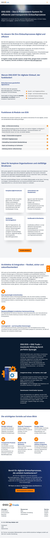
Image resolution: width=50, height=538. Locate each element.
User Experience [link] (42, 383)
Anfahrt (46, 516)
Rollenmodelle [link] (31, 179)
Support (46, 512)
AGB (2, 527)
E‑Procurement (5, 512)
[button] (25, 250)
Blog (22, 511)
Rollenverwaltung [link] (10, 128)
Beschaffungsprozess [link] (31, 19)
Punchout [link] (6, 47)
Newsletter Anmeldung (27, 512)
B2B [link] (13, 190)
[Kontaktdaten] (48, 269)
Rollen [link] (44, 19)
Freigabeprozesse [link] (13, 139)
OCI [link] (2, 47)
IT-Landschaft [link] (29, 480)
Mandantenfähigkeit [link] (7, 311)
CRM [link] (36, 277)
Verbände (3, 516)
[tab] (25, 129)
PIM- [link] (31, 277)
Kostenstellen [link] (4, 50)
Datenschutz (4, 528)
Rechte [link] (36, 96)
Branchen (3, 514)
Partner (46, 514)
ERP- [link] (27, 277)
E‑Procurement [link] (24, 11)
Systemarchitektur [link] (39, 272)
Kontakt (46, 511)
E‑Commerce (4, 511)
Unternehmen (24, 514)
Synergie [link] (32, 349)
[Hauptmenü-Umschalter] (47, 2)
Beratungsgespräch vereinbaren (25, 490)
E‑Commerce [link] (33, 356)
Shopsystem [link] (39, 362)
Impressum (4, 525)
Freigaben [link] (10, 20)
